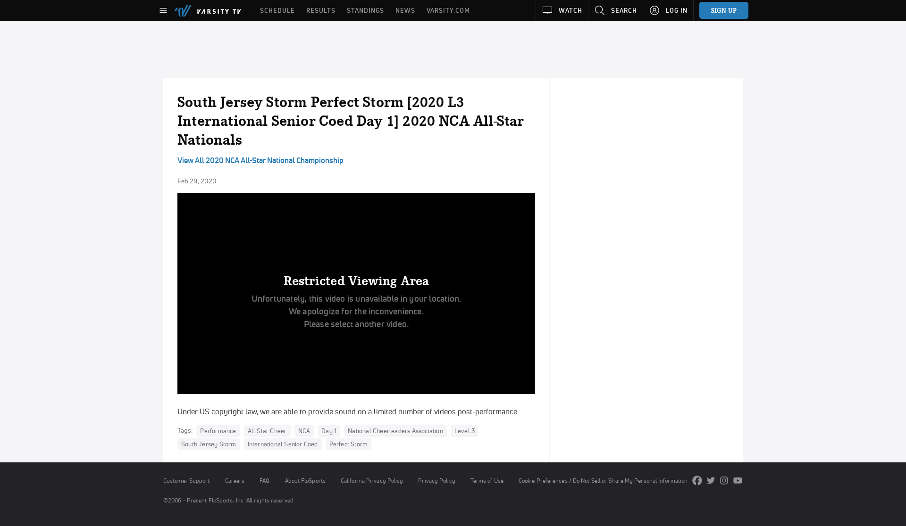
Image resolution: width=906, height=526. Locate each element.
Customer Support (186, 480)
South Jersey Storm (208, 444)
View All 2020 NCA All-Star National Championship (260, 160)
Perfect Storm (348, 444)
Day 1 (328, 431)
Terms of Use (486, 480)
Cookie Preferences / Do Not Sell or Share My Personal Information (603, 480)
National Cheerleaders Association (395, 431)
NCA (304, 431)
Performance (218, 431)
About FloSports (305, 480)
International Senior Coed (283, 444)
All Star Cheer (267, 431)
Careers (235, 480)
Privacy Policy (436, 480)
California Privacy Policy (372, 480)
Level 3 (464, 431)
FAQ (264, 480)
